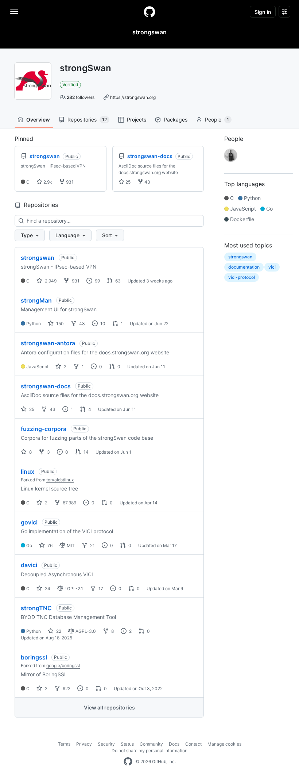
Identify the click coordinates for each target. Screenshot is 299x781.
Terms (64, 744)
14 (85, 452)
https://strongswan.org (133, 97)
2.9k (47, 182)
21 (92, 545)
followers (80, 97)
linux (27, 471)
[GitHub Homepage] (128, 761)
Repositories (87, 119)
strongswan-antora (48, 343)
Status (127, 744)
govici (29, 522)
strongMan (36, 300)
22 (58, 631)
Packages (175, 119)
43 (146, 182)
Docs (174, 744)
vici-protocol (241, 277)
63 (117, 281)
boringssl (34, 657)
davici (29, 565)
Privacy (84, 744)
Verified (70, 84)
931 (69, 182)
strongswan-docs (46, 386)
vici (272, 267)
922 (66, 688)
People (217, 119)
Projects (136, 119)
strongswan (37, 257)
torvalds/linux (60, 479)
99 (97, 281)
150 (59, 323)
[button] (30, 235)
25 (127, 182)
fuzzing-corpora (43, 428)
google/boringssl (63, 665)
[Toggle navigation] (14, 11)
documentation (244, 267)
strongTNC (36, 608)
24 (47, 588)
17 (100, 588)
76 (49, 545)
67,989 (69, 502)
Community (151, 744)
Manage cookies (224, 744)
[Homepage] (149, 12)
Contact (193, 744)
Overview (38, 119)
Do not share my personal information (149, 750)
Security (106, 744)
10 (102, 323)
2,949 (50, 281)
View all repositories (109, 707)
